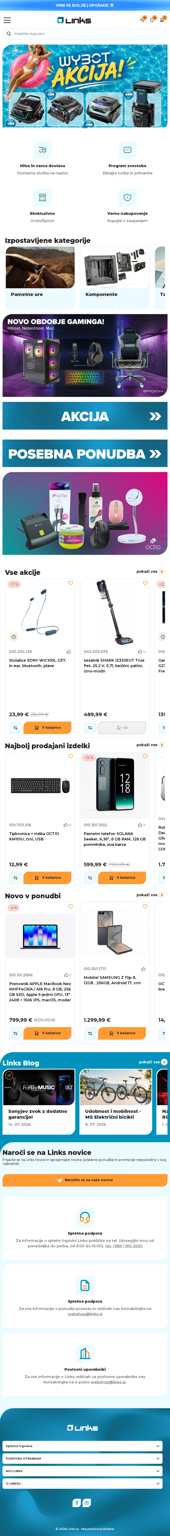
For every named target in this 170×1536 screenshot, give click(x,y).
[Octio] (85, 513)
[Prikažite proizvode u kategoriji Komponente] (114, 277)
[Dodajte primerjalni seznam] (15, 728)
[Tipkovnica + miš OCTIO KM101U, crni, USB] (40, 819)
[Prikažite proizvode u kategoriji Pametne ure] (40, 277)
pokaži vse (147, 571)
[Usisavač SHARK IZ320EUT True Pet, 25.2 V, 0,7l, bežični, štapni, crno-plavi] (114, 658)
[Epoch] (85, 355)
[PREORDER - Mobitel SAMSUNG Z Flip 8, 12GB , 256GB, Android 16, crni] (114, 972)
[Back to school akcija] (85, 86)
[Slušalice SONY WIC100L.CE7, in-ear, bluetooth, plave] (40, 658)
